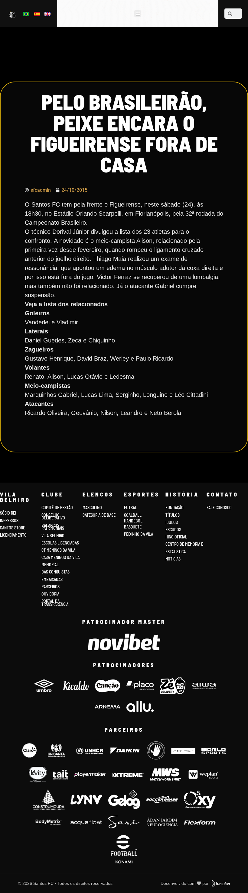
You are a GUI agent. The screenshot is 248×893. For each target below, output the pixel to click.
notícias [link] (173, 558)
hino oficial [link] (176, 536)
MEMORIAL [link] (50, 564)
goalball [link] (133, 515)
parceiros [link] (50, 586)
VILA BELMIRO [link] (52, 535)
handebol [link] (133, 520)
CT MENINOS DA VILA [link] (58, 550)
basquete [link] (133, 526)
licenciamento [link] (13, 535)
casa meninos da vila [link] (60, 557)
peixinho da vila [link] (138, 534)
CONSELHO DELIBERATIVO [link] (53, 516)
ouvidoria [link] (50, 593)
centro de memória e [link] (184, 544)
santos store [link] (12, 527)
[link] (13, 14)
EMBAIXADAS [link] (52, 579)
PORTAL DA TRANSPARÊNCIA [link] (54, 603)
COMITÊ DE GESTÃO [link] (57, 507)
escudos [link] (173, 529)
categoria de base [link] (99, 515)
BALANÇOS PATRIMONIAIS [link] (52, 527)
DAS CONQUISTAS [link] (55, 571)
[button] (137, 13)
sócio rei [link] (8, 513)
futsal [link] (130, 507)
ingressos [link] (9, 520)
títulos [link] (172, 515)
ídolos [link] (171, 522)
